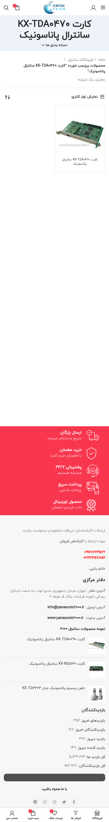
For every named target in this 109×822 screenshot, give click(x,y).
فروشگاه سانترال (80, 59)
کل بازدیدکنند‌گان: (91, 766)
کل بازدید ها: (95, 757)
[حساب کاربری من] (93, 8)
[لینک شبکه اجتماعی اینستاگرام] (54, 802)
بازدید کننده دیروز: (90, 747)
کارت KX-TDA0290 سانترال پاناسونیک (56, 639)
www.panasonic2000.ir (65, 618)
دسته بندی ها (56, 45)
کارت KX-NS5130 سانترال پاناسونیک (57, 663)
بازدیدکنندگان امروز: (89, 729)
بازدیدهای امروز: (92, 720)
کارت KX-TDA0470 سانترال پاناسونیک (79, 162)
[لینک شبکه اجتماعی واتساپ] (45, 802)
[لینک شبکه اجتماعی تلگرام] (35, 802)
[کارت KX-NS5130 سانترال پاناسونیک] (97, 669)
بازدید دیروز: (95, 739)
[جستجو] (6, 8)
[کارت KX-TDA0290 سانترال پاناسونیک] (97, 645)
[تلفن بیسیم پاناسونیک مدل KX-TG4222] (97, 694)
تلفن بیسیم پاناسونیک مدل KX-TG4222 (53, 688)
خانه (101, 59)
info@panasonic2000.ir (66, 607)
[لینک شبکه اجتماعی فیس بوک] (74, 802)
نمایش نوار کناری (84, 96)
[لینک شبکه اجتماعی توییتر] (64, 802)
